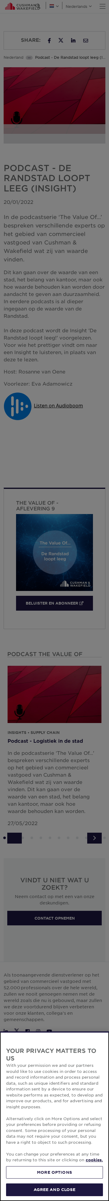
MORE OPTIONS (54, 1172)
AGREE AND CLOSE (55, 1189)
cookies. (94, 1159)
